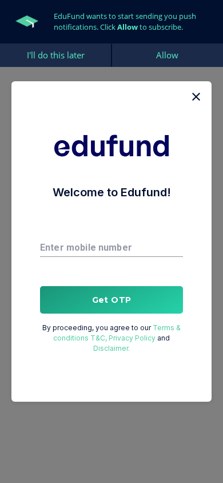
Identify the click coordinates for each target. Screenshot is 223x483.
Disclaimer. (111, 348)
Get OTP (112, 300)
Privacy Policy (132, 338)
